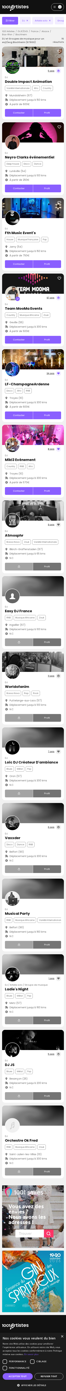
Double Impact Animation (28, 81)
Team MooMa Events (23, 308)
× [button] (62, 1336)
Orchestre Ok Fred (21, 1140)
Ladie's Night (16, 989)
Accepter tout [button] (18, 1376)
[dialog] (33, 1362)
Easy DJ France (18, 611)
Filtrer (11, 20)
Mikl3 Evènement (20, 459)
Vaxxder (12, 837)
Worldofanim (17, 686)
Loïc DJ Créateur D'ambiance (31, 762)
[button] (33, 1385)
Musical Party (17, 913)
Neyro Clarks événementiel (29, 157)
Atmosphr (14, 535)
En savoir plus (31, 1354)
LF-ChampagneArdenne (27, 384)
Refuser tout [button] (49, 1376)
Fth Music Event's (20, 232)
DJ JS (10, 1064)
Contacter (19, 112)
